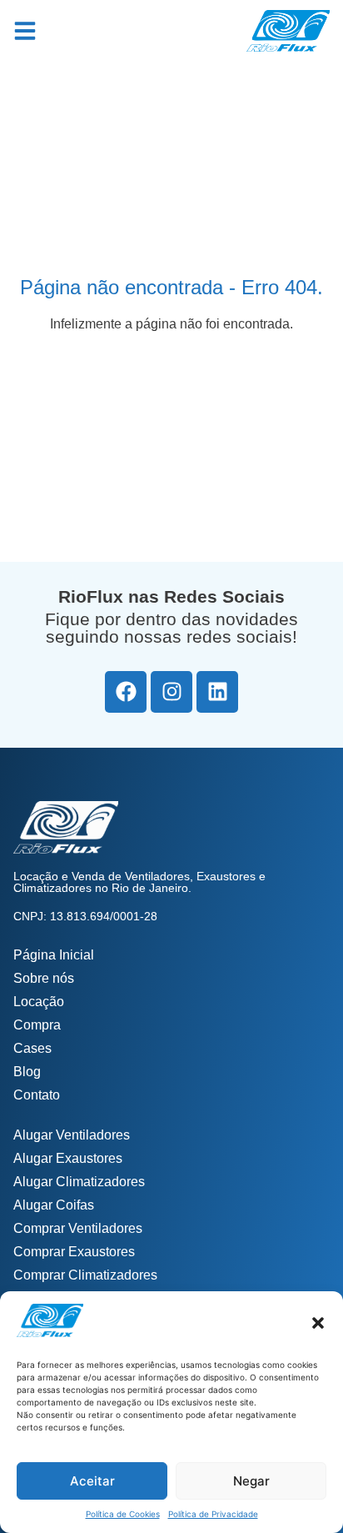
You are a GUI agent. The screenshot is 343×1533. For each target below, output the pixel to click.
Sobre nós (43, 978)
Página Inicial (53, 955)
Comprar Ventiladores (77, 1228)
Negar (251, 1481)
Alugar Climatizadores (79, 1182)
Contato (36, 1095)
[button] (318, 1323)
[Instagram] (171, 692)
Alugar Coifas (53, 1205)
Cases (32, 1048)
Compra (37, 1025)
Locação (38, 1001)
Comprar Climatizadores (85, 1275)
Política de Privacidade (213, 1514)
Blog (27, 1072)
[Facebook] (126, 692)
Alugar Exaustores (67, 1158)
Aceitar (92, 1481)
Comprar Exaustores (74, 1252)
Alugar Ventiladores (71, 1135)
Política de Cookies (123, 1514)
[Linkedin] (217, 692)
